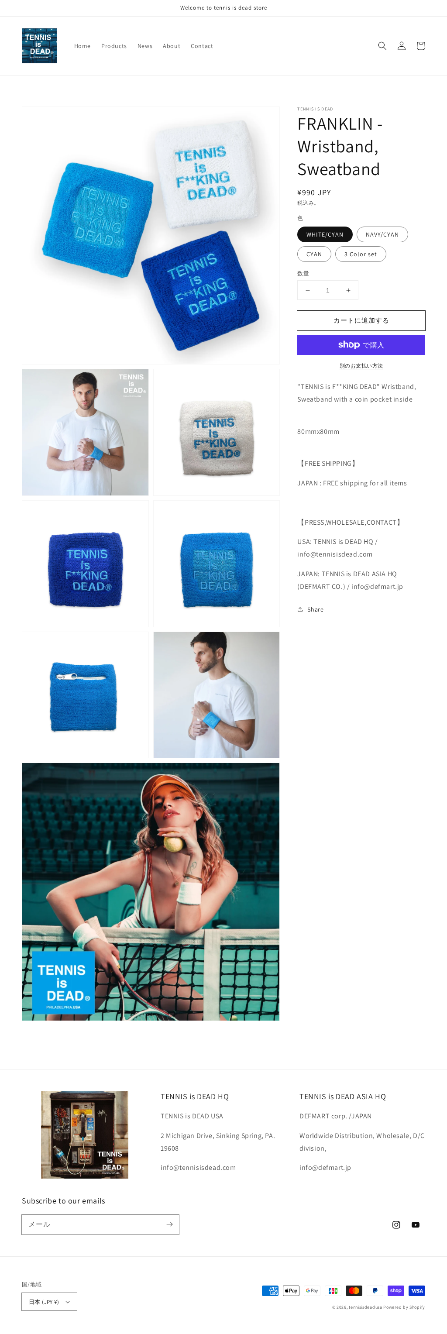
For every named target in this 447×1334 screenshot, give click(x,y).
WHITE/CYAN (325, 234)
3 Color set (360, 254)
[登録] (169, 1224)
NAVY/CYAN (382, 234)
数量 (303, 273)
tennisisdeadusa (365, 1307)
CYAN (314, 254)
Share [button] (315, 609)
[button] (382, 45)
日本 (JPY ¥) (44, 1302)
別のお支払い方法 (361, 365)
